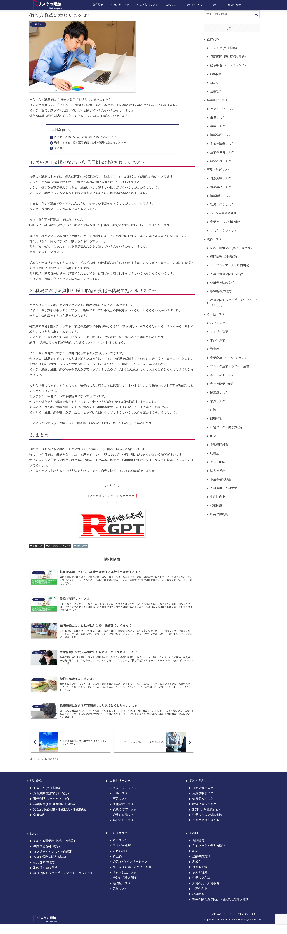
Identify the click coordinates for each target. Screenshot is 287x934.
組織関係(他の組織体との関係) (54, 804)
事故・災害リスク (219, 169)
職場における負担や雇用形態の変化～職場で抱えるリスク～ (90, 142)
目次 (58, 129)
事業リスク (217, 126)
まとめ (58, 148)
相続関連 (216, 505)
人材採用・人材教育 (223, 488)
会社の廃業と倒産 (222, 383)
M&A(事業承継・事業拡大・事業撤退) (60, 809)
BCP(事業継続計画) (224, 213)
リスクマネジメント (223, 230)
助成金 (214, 453)
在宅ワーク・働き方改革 (226, 427)
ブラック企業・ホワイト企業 (229, 366)
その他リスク (216, 314)
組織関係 (216, 74)
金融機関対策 (219, 444)
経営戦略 (213, 39)
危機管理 (216, 91)
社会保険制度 (219, 514)
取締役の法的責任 (222, 291)
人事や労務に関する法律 (59, 546)
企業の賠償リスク (222, 143)
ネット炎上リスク (222, 375)
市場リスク (217, 117)
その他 (211, 409)
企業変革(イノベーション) (228, 357)
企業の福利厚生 (220, 479)
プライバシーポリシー (248, 914)
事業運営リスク (217, 100)
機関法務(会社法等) (223, 256)
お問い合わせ (219, 914)
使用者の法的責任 (222, 282)
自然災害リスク (220, 178)
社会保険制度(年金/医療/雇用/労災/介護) (221, 899)
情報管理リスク (220, 134)
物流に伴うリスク (222, 204)
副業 (213, 436)
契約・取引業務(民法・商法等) (231, 248)
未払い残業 (217, 340)
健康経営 (216, 418)
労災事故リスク (220, 187)
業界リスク (217, 401)
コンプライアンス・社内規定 (229, 265)
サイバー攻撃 (219, 331)
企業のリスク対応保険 (225, 221)
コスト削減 (217, 462)
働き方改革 (82, 546)
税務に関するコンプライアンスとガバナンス (234, 303)
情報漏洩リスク (220, 195)
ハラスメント (219, 323)
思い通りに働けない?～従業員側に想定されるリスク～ (86, 137)
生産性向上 (217, 496)
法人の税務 (217, 470)
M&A (214, 82)
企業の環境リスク (222, 152)
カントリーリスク (222, 108)
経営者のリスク (220, 161)
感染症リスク (219, 392)
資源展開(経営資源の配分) (228, 56)
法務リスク (38, 546)
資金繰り (216, 349)
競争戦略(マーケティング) (228, 65)
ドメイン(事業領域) (223, 48)
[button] (256, 14)
